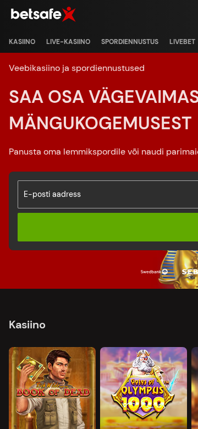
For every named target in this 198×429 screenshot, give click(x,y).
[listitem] (22, 42)
